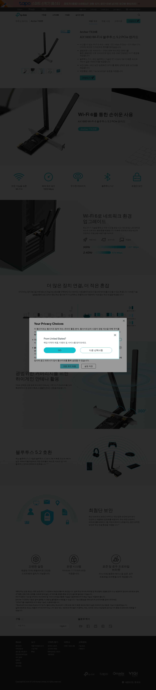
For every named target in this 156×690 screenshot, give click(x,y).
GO (59, 350)
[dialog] (78, 345)
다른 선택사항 (96, 350)
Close (115, 335)
